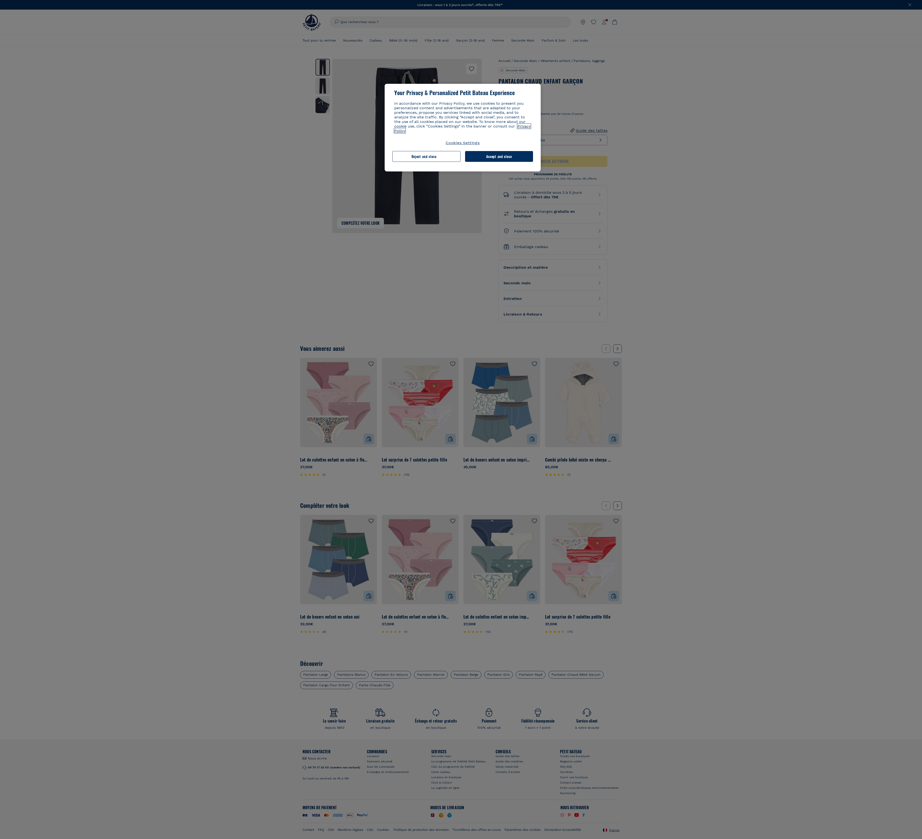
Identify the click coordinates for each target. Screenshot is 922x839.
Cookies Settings (463, 142)
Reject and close (424, 156)
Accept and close (499, 156)
